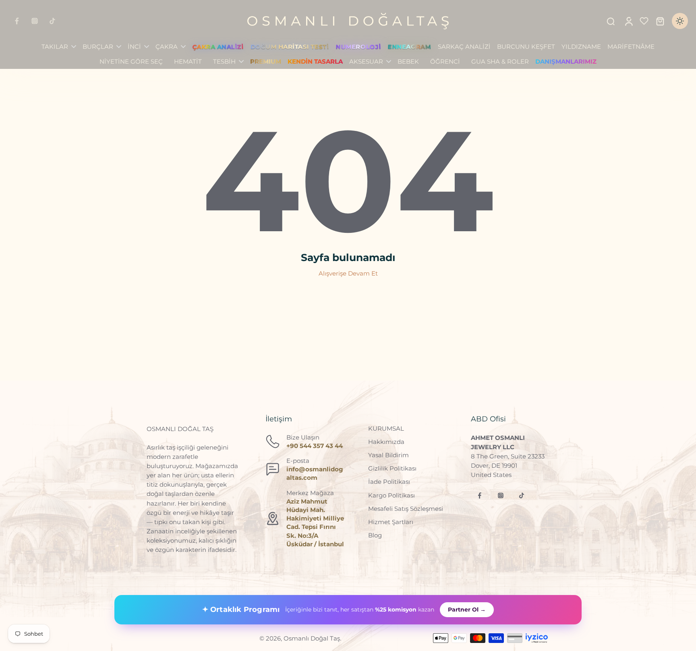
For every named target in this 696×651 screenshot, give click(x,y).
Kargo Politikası (391, 495)
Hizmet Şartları (390, 522)
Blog (375, 535)
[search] (610, 21)
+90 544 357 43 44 (314, 446)
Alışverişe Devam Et (348, 273)
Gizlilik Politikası (392, 468)
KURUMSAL (386, 428)
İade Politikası (389, 481)
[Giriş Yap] (628, 21)
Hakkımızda (386, 442)
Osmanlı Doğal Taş (312, 638)
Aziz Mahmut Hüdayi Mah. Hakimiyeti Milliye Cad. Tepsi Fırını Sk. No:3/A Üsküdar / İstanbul (315, 523)
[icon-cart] (660, 21)
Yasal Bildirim (388, 455)
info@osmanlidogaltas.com (314, 473)
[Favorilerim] (644, 21)
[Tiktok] (52, 21)
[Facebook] (17, 21)
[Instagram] (35, 21)
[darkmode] (680, 21)
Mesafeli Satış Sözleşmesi (405, 508)
